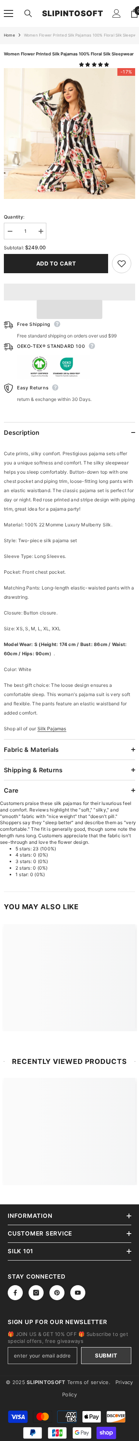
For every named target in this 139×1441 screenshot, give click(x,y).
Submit (106, 1355)
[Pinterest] (56, 1292)
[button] (94, 64)
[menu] (8, 13)
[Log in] (116, 13)
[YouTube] (77, 1292)
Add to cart (56, 263)
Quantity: (14, 217)
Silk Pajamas (51, 728)
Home (9, 35)
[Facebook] (15, 1292)
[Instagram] (36, 1292)
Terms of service (88, 1382)
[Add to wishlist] (121, 263)
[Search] (28, 13)
